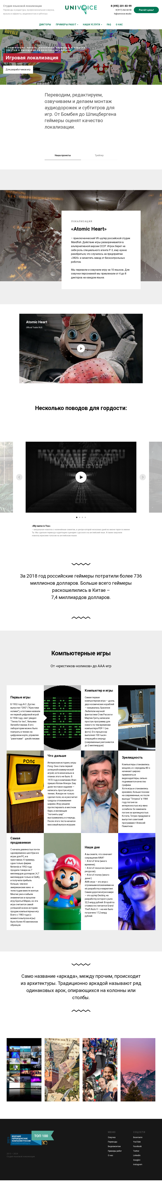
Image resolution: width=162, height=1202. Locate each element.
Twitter (136, 1151)
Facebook (137, 1146)
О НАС (119, 24)
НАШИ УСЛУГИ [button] (91, 24)
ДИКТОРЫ (45, 24)
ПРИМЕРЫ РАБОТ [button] (66, 24)
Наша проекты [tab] (63, 155)
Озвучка (111, 1137)
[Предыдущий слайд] (19, 477)
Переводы (112, 1142)
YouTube (137, 1142)
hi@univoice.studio (122, 14)
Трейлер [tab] (99, 155)
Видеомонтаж (114, 1146)
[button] (146, 10)
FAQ (109, 24)
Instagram (137, 1164)
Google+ (136, 1160)
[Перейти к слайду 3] (82, 517)
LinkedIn (136, 1155)
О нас (110, 1155)
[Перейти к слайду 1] (76, 517)
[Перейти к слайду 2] (79, 517)
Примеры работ (115, 1151)
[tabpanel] (81, 236)
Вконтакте (137, 1137)
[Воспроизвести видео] (81, 348)
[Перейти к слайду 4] (85, 517)
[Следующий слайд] (143, 477)
